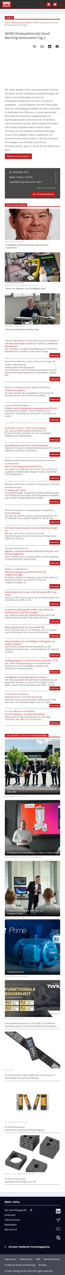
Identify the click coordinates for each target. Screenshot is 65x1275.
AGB (38, 1259)
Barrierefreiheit (52, 1259)
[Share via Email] (42, 46)
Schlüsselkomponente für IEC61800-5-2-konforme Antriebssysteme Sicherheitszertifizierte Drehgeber (31, 1024)
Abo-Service (11, 1229)
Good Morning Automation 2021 (25, 181)
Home (7, 22)
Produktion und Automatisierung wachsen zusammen (27, 246)
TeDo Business (12, 1219)
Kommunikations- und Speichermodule (25, 714)
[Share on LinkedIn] (49, 46)
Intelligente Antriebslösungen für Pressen (26, 677)
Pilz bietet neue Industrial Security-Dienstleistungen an (31, 529)
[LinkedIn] (58, 1212)
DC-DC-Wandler (13, 513)
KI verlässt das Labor (15, 490)
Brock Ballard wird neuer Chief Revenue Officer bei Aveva (31, 593)
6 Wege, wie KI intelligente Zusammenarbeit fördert (31, 408)
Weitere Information (18, 156)
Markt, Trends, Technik (21, 22)
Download (10, 1214)
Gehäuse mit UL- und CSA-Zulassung (23, 697)
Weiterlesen (55, 355)
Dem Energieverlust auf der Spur (22, 329)
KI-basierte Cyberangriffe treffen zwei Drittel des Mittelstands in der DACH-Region (29, 611)
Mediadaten (11, 1224)
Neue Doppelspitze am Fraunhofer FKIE (25, 627)
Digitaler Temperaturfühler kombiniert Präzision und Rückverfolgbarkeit (31, 552)
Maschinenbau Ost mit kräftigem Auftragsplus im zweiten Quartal (30, 642)
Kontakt (42, 1264)
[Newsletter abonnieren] (58, 1221)
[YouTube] (58, 1230)
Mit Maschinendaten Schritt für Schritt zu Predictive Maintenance (31, 345)
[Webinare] (58, 1238)
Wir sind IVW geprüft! (16, 1210)
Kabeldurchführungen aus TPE (20, 1181)
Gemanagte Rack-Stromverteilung (22, 1078)
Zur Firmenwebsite (43, 194)
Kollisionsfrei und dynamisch (19, 367)
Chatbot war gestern (15, 390)
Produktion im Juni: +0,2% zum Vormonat (25, 428)
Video (9, 17)
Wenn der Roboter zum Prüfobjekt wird (26, 288)
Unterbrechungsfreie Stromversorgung (24, 1130)
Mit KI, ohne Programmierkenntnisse (23, 466)
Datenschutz (26, 1259)
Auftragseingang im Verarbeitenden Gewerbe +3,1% (31, 660)
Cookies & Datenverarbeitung (20, 1264)
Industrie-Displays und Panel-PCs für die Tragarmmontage (25, 573)
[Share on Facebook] (57, 46)
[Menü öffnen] (61, 4)
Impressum (10, 1259)
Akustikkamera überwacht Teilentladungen (26, 445)
